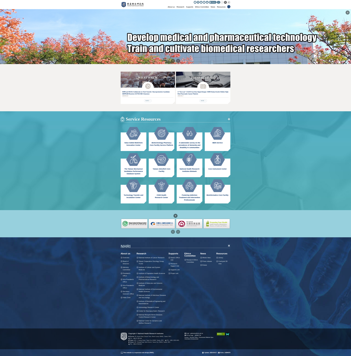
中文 (219, 2)
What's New (206, 258)
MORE (147, 100)
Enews (204, 265)
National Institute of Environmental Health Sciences (150, 290)
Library (220, 258)
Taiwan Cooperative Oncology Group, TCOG (151, 262)
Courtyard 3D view (223, 262)
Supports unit (175, 270)
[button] (222, 2)
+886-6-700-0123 (137, 344)
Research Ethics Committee (192, 261)
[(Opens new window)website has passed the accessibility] (220, 334)
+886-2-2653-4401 (174, 340)
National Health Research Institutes (132, 4)
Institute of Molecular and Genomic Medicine (151, 284)
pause (348, 13)
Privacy (187, 337)
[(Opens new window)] (204, 2)
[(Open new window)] (134, 223)
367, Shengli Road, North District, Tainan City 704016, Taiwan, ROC (152, 342)
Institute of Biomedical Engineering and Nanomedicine (152, 302)
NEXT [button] (178, 61)
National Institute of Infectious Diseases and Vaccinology (152, 296)
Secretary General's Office (128, 293)
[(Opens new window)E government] (228, 335)
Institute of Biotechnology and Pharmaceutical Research (149, 278)
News (213, 7)
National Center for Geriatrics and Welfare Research (150, 322)
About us (171, 7)
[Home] (195, 2)
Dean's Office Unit (175, 259)
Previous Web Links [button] (173, 232)
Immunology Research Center (149, 307)
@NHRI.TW (198, 335)
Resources (221, 7)
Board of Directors (126, 262)
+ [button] (229, 245)
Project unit (174, 273)
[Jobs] (201, 2)
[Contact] (207, 2)
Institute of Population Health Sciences (152, 273)
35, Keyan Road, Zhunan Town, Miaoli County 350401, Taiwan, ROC (153, 336)
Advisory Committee (126, 268)
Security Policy (194, 337)
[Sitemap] (198, 2)
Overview (126, 258)
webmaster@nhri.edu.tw (196, 333)
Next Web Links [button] (178, 232)
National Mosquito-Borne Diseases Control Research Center (150, 316)
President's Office (126, 275)
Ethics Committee (202, 7)
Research (180, 7)
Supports (189, 7)
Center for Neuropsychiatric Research (152, 311)
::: (192, 1)
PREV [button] (173, 61)
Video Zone (126, 297)
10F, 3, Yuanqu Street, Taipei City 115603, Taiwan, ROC (149, 340)
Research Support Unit (175, 265)
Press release (207, 261)
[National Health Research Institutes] (124, 336)
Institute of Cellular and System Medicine (149, 268)
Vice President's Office (128, 281)
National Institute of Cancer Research (151, 258)
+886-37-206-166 (137, 338)
